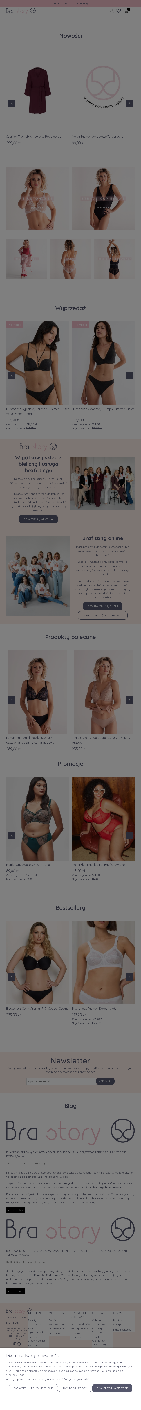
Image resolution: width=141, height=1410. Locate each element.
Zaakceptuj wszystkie (112, 1388)
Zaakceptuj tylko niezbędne (33, 1388)
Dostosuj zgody (75, 1388)
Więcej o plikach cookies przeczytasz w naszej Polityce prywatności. (48, 1379)
